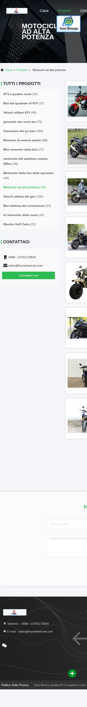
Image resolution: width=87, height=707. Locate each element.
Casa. (9, 70)
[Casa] (16, 10)
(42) (23, 215)
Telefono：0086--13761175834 (27, 623)
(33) (20, 94)
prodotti (22, 70)
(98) (25, 140)
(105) (23, 196)
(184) (23, 131)
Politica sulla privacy (15, 685)
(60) (20, 112)
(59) (24, 187)
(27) (23, 103)
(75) (22, 121)
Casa (44, 11)
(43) (28, 175)
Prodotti (64, 11)
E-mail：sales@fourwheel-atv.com (29, 631)
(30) (25, 161)
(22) (19, 224)
